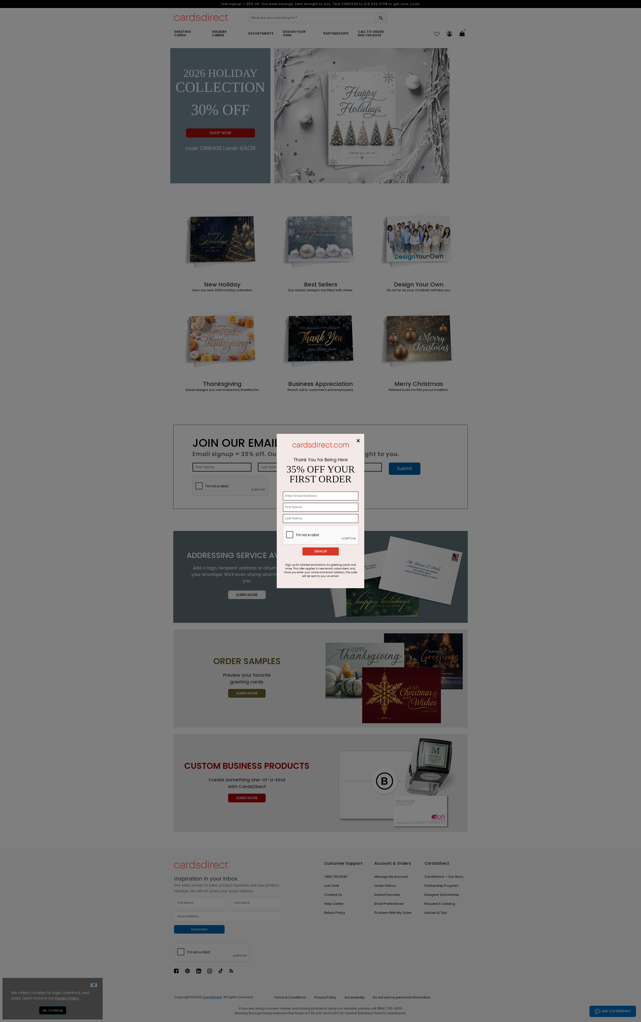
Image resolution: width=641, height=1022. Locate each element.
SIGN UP (320, 551)
